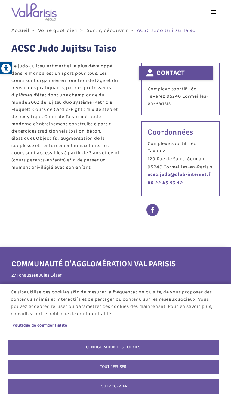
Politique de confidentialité (39, 325)
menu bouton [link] (214, 12)
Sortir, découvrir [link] (107, 30)
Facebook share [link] (152, 210)
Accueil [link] (20, 30)
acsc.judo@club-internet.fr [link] (180, 174)
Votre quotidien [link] (58, 30)
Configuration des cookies (113, 347)
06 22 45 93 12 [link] (165, 183)
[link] (6, 68)
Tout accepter (113, 386)
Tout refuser (113, 366)
